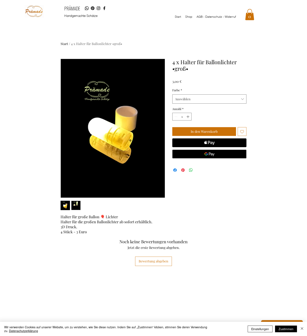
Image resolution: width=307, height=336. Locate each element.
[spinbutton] (182, 116)
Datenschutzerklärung (23, 331)
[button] (249, 14)
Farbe (177, 90)
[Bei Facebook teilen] (175, 170)
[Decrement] (175, 116)
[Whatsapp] (86, 8)
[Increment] (188, 116)
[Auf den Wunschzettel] (242, 131)
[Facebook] (104, 8)
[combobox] (209, 99)
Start (64, 43)
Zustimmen (286, 329)
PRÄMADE (72, 8)
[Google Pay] (209, 154)
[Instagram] (98, 8)
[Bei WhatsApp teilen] (190, 170)
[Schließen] (301, 329)
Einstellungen (260, 329)
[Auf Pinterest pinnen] (182, 170)
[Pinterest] (92, 8)
